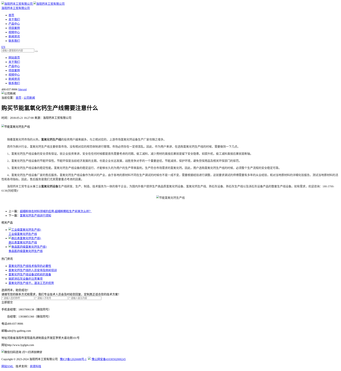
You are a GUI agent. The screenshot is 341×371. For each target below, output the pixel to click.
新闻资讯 (14, 36)
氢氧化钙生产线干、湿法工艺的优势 (31, 283)
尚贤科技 (35, 366)
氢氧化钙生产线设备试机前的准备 (30, 274)
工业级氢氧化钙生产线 (23, 233)
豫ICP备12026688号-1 (73, 359)
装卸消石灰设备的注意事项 (26, 278)
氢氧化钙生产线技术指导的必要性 (30, 265)
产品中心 (14, 23)
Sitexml (22, 89)
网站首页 (14, 57)
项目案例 (14, 27)
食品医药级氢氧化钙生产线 (26, 251)
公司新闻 (29, 97)
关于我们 (14, 19)
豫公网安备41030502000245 (109, 359)
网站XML (7, 366)
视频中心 (14, 32)
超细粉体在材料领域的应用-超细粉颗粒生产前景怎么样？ (56, 211)
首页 (11, 15)
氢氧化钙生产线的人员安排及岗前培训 (33, 270)
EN (3, 46)
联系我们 (14, 40)
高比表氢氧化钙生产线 (23, 242)
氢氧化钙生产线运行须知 (35, 215)
